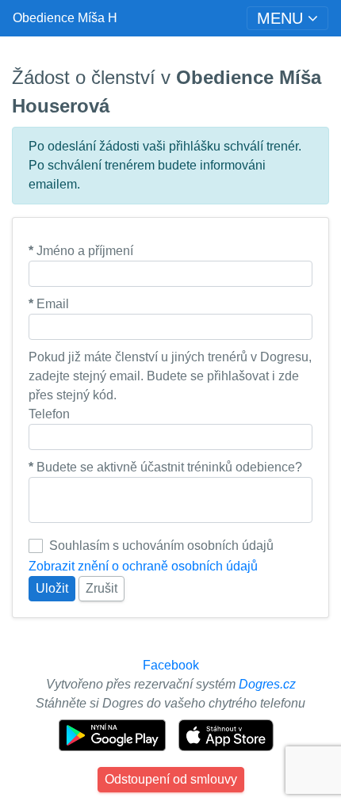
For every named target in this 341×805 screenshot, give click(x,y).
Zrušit (101, 588)
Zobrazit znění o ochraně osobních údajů (143, 566)
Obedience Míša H (65, 18)
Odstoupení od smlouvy (171, 779)
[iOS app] (226, 734)
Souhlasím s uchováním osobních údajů (161, 545)
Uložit (52, 588)
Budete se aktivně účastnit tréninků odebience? (165, 467)
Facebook (171, 665)
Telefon (49, 414)
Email (49, 304)
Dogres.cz (267, 684)
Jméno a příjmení (81, 251)
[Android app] (114, 734)
